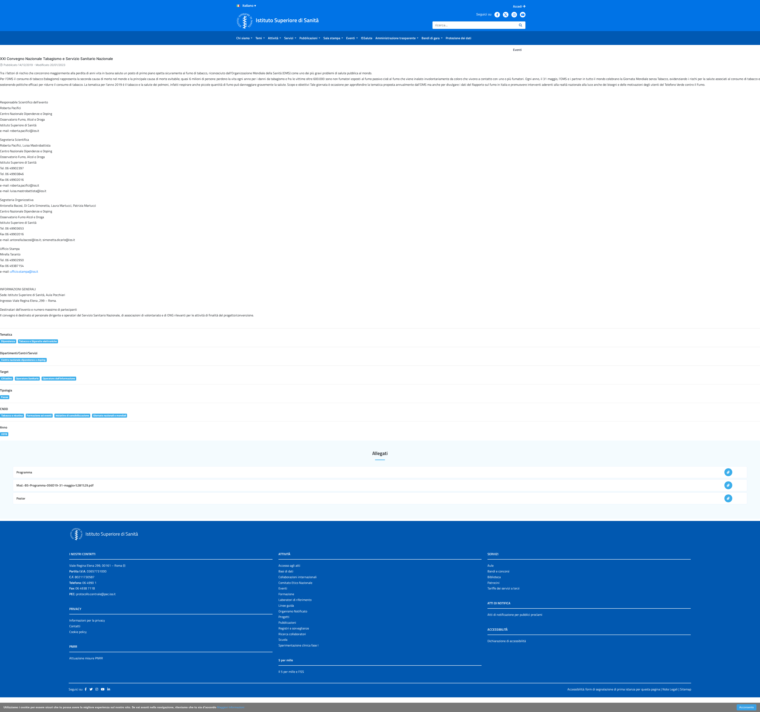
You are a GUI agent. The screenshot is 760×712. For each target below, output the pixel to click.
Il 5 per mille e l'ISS (291, 671)
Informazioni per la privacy (87, 620)
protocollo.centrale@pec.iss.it (96, 594)
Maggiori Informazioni (230, 707)
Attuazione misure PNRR (86, 658)
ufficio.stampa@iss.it (24, 271)
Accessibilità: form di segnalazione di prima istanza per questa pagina (613, 689)
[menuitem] (244, 38)
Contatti (74, 626)
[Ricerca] (520, 25)
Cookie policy (78, 631)
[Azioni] (238, 6)
